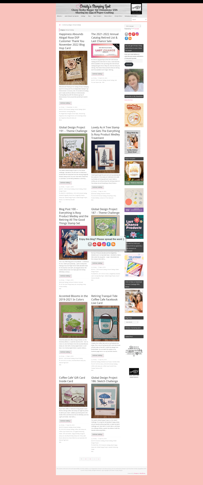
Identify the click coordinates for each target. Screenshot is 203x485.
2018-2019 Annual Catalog (99, 195)
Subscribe (129, 64)
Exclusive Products (105, 193)
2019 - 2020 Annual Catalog (67, 189)
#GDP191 (63, 193)
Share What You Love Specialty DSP (78, 438)
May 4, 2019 (102, 267)
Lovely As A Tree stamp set (106, 198)
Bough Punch (70, 116)
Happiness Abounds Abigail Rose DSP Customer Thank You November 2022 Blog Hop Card (72, 41)
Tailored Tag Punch (63, 362)
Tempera (136, 473)
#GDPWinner (69, 193)
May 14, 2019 (102, 191)
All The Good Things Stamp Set (68, 284)
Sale (116, 80)
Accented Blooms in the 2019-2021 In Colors (73, 297)
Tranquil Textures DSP (96, 368)
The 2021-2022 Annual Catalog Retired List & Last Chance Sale (105, 37)
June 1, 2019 (70, 187)
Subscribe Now (128, 100)
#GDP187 (95, 273)
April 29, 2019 (70, 425)
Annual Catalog (78, 109)
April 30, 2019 (103, 359)
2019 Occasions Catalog (66, 427)
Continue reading (65, 103)
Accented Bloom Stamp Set (78, 360)
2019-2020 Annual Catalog (80, 193)
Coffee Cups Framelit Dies (109, 366)
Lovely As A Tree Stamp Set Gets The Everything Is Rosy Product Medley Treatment (105, 133)
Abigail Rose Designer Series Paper (70, 113)
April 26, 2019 (103, 438)
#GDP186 (95, 445)
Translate (136, 29)
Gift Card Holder (67, 433)
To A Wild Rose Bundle (69, 199)
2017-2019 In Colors (104, 273)
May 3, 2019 (70, 356)
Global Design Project (70, 197)
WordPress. (143, 473)
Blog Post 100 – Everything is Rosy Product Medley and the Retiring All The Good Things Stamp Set (73, 216)
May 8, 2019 (70, 280)
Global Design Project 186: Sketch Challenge (104, 379)
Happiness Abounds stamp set (68, 118)
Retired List (66, 438)
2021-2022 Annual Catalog (99, 80)
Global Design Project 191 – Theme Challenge (73, 129)
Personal (81, 282)
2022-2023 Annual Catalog (67, 109)
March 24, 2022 (103, 78)
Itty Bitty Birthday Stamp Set (72, 436)
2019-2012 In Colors (66, 360)
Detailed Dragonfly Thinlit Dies (67, 195)
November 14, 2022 (72, 107)
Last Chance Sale (97, 82)
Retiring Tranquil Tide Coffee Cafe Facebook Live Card (104, 299)
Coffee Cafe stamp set (96, 366)
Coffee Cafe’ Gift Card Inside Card (72, 379)
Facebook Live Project (106, 362)
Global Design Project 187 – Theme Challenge (105, 210)
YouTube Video (116, 362)
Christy (62, 107)
